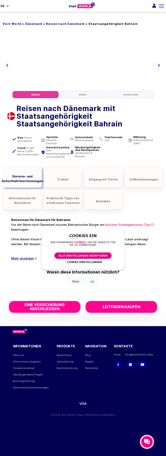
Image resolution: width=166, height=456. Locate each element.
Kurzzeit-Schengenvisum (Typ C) (129, 225)
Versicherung (65, 361)
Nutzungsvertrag (24, 381)
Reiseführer (64, 355)
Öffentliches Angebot (27, 361)
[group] (36, 94)
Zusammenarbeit (24, 368)
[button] (7, 65)
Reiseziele (91, 368)
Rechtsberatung (67, 368)
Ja (92, 281)
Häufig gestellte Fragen (28, 374)
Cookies (80, 242)
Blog (88, 355)
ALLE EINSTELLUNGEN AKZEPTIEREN (83, 256)
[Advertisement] (83, 60)
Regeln (89, 361)
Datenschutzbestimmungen (31, 387)
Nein (75, 281)
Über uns (18, 355)
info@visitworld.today (139, 354)
